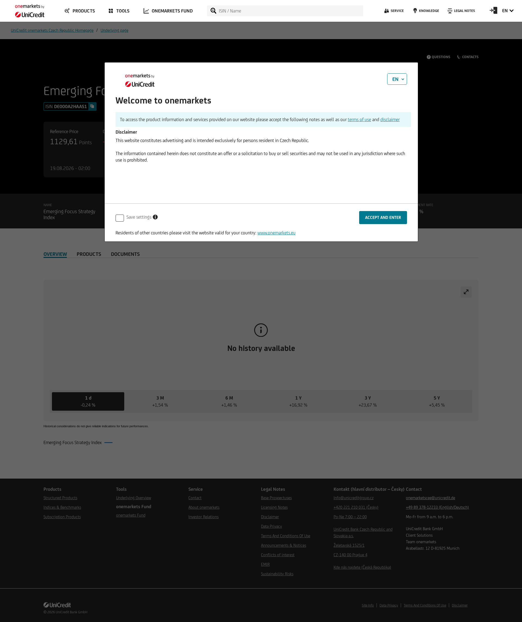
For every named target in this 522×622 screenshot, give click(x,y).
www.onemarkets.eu (276, 232)
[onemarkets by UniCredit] (24, 9)
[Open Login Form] (493, 12)
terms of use (359, 119)
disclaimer (390, 119)
